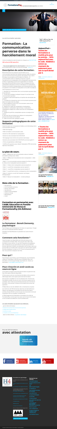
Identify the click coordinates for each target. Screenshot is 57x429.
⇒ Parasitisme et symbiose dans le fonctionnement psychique (14, 307)
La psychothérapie (34, 394)
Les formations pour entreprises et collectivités (22, 393)
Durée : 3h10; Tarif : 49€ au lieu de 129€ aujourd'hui (14, 29)
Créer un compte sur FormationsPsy (22, 418)
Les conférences (33, 408)
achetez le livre (45, 121)
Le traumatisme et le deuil (34, 383)
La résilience (32, 388)
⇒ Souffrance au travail (6, 311)
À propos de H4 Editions (17, 405)
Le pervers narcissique (21, 314)
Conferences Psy (16, 401)
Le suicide (31, 396)
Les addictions (33, 393)
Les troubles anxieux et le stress (34, 391)
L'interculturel (33, 398)
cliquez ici (30, 67)
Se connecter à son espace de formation (20, 386)
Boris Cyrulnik (32, 407)
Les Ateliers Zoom (34, 414)
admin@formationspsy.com (16, 262)
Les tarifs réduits (33, 381)
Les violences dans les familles (35, 400)
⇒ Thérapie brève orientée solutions (9, 309)
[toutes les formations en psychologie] (28, 340)
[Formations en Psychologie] (12, 5)
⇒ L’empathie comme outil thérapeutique (10, 312)
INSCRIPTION (32, 60)
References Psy (16, 403)
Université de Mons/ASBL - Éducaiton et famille (34, 404)
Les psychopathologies (34, 386)
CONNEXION (51, 4)
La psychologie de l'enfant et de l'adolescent (34, 411)
